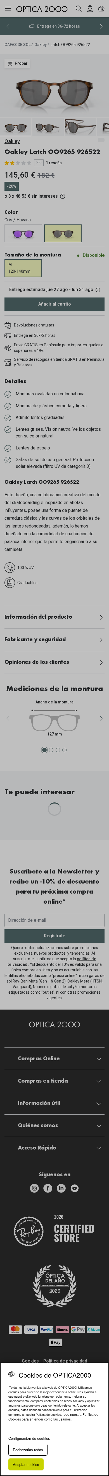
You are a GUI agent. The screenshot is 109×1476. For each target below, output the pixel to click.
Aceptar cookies (26, 1464)
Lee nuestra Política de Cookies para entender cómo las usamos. (53, 1416)
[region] (54, 1419)
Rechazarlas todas (28, 1449)
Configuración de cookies (29, 1438)
